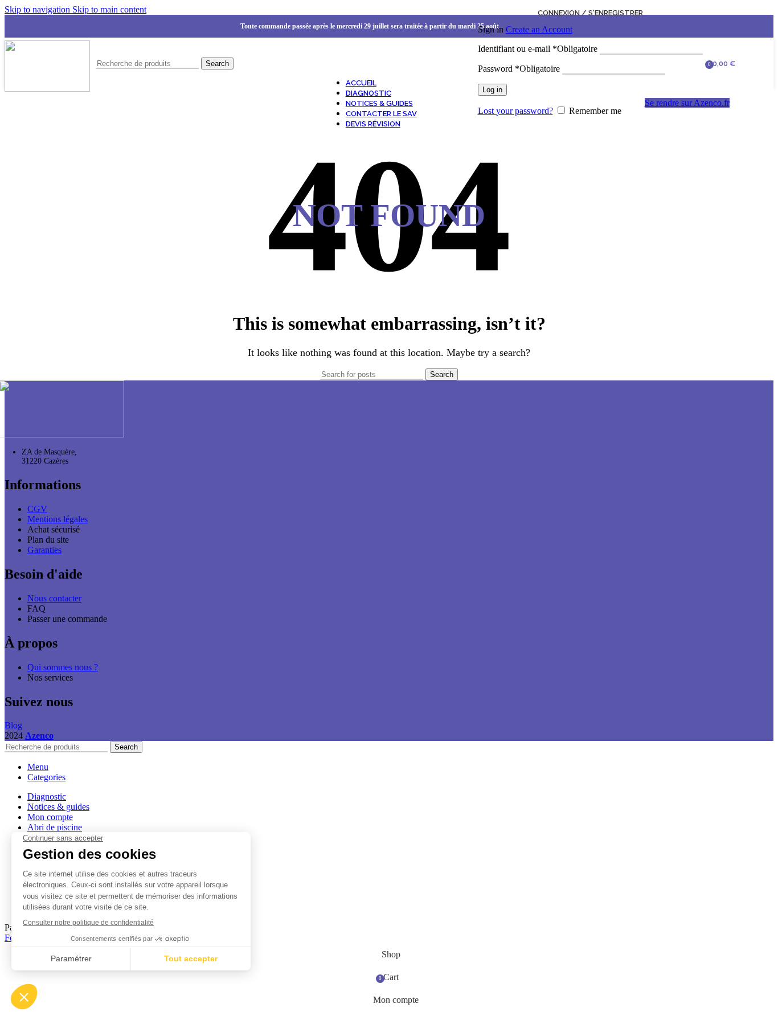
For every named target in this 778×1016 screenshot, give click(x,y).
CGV (37, 509)
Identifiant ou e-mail (537, 49)
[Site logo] (47, 88)
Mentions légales (57, 519)
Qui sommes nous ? (62, 667)
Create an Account (539, 29)
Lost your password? (515, 111)
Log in (492, 89)
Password (519, 68)
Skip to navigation (38, 9)
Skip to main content (109, 9)
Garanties (44, 550)
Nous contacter (54, 598)
